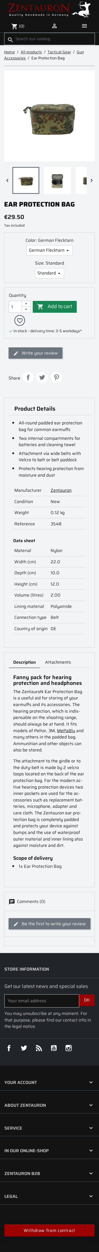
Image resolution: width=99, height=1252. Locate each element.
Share (28, 377)
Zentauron (61, 490)
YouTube (54, 1048)
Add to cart (54, 306)
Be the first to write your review (53, 923)
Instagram (68, 1048)
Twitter (24, 1048)
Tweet (42, 377)
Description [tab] (24, 662)
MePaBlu (66, 730)
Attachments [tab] (58, 662)
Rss (39, 1048)
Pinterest (56, 377)
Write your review (39, 353)
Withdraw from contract (49, 1230)
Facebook (9, 1048)
